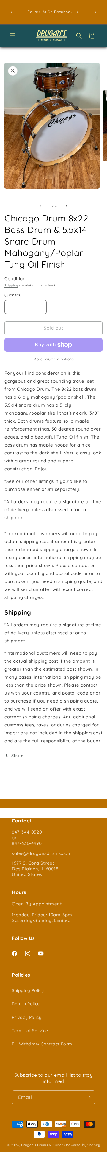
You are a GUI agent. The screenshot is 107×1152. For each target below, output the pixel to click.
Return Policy (26, 1003)
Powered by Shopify (83, 1145)
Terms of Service (30, 1030)
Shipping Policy (28, 990)
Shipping (11, 285)
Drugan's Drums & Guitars (43, 1145)
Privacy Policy (26, 1017)
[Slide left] (40, 206)
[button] (12, 35)
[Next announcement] (95, 12)
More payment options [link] (53, 359)
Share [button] (17, 755)
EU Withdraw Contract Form (42, 1044)
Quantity (12, 295)
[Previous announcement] (11, 12)
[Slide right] (66, 206)
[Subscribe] (88, 1097)
